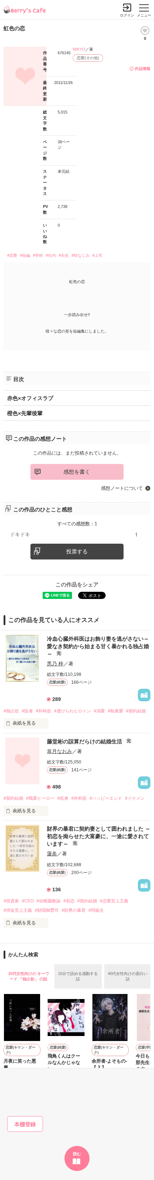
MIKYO (79, 49)
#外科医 (43, 711)
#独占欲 (11, 711)
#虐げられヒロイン (72, 711)
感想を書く (76, 472)
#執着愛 (115, 711)
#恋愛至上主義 (114, 900)
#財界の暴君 (74, 910)
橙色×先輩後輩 (25, 413)
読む (77, 1154)
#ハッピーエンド (106, 798)
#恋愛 (12, 255)
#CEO (28, 900)
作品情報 (142, 68)
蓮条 (52, 853)
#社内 (51, 255)
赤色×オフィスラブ (30, 398)
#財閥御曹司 (47, 910)
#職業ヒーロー (40, 798)
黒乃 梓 (55, 663)
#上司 (97, 255)
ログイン (127, 15)
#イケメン (135, 798)
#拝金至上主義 (18, 910)
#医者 (27, 711)
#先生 (64, 255)
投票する (77, 551)
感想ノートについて (122, 488)
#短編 (25, 255)
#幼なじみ (81, 255)
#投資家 (11, 900)
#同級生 (96, 910)
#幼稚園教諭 (49, 900)
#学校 (38, 255)
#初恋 (68, 900)
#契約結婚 (136, 711)
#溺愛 (99, 711)
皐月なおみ (59, 751)
